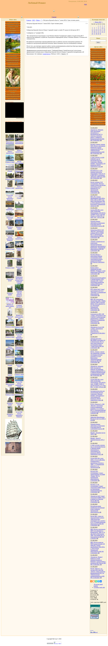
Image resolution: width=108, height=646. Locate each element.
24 (102, 32)
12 (92, 30)
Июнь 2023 (98, 22)
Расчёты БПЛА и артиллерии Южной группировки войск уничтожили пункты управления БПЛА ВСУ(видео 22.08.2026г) (98, 258)
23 (100, 32)
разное (10, 375)
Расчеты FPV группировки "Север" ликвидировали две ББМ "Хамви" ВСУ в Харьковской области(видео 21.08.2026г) (98, 476)
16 (100, 30)
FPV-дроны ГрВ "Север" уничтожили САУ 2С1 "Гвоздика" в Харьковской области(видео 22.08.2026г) (98, 292)
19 (92, 32)
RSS (85, 4)
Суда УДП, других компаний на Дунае (19, 384)
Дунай (10, 171)
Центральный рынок (10, 384)
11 (104, 28)
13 (94, 30)
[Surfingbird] (98, 581)
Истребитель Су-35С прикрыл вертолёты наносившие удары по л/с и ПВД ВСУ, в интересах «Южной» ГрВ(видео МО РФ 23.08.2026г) (98, 174)
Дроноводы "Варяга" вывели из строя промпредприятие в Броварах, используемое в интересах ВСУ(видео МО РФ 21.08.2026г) (98, 560)
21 (96, 32)
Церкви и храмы (10, 227)
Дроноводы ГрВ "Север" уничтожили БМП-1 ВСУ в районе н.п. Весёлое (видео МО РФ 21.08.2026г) (98, 499)
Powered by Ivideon (20, 118)
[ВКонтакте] (101, 581)
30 (100, 33)
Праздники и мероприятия (10, 142)
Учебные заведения (19, 306)
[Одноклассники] (91, 581)
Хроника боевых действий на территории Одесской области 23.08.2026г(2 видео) (98, 224)
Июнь (38, 20)
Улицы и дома (10, 162)
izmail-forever (46, 54)
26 (92, 33)
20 (94, 32)
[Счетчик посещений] (94, 618)
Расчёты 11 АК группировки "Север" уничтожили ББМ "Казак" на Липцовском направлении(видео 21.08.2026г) (98, 488)
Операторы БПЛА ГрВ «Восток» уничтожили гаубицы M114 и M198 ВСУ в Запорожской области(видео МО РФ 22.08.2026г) (97, 233)
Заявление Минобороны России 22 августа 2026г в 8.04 (98, 419)
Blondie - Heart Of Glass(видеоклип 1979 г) (98, 439)
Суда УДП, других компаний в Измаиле (9, 198)
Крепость (19, 208)
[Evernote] (96, 581)
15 (98, 30)
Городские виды (10, 218)
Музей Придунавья (18, 218)
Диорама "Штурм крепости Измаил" (19, 294)
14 (96, 30)
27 (94, 33)
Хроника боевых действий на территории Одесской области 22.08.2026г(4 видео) (98, 427)
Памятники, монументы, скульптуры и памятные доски (19, 280)
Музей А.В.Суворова (19, 162)
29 (98, 33)
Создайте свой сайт (99, 587)
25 (104, 32)
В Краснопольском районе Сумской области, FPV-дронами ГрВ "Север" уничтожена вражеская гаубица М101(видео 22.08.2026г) (98, 281)
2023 (33, 20)
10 (102, 28)
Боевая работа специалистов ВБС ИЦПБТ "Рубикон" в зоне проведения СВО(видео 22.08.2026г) (98, 271)
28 (96, 33)
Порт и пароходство (9, 152)
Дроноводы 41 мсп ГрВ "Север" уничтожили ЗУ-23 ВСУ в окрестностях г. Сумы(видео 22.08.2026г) (98, 330)
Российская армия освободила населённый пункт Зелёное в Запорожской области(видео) (98, 509)
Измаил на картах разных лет (10, 306)
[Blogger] (94, 581)
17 (102, 30)
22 (98, 32)
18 (104, 30)
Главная (54, 17)
